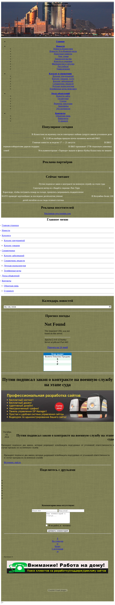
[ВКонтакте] (57, 488)
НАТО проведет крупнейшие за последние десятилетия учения (32, 196)
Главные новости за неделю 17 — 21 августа (53, 142)
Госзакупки (63, 98)
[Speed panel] (57, 480)
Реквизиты (63, 118)
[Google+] (57, 483)
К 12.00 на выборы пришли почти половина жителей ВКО (72, 138)
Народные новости (63, 54)
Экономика (63, 106)
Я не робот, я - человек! (59, 525)
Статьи (63, 101)
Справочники (8, 250)
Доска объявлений (10, 276)
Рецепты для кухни (63, 103)
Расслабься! (63, 66)
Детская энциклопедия (63, 86)
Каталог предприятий (63, 76)
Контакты (6, 281)
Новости (6, 230)
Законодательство (63, 59)
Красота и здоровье (63, 61)
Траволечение (63, 69)
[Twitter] (57, 493)
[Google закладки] (57, 485)
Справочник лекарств (63, 84)
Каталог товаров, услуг (63, 78)
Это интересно (63, 108)
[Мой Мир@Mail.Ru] (57, 498)
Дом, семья (63, 56)
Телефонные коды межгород (63, 89)
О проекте (63, 121)
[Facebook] (57, 490)
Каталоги (6, 235)
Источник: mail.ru (12, 462)
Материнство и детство (63, 64)
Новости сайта (63, 96)
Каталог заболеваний (63, 81)
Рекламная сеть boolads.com (57, 213)
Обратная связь (63, 116)
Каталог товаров (12, 245)
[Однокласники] (57, 495)
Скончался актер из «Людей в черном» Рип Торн (56, 188)
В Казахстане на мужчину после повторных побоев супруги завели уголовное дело (72, 134)
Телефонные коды (12, 270)
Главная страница (10, 225)
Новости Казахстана (63, 49)
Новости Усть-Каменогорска (63, 51)
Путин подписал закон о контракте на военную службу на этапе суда (72, 184)
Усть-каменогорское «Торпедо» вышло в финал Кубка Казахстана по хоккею (75, 150)
